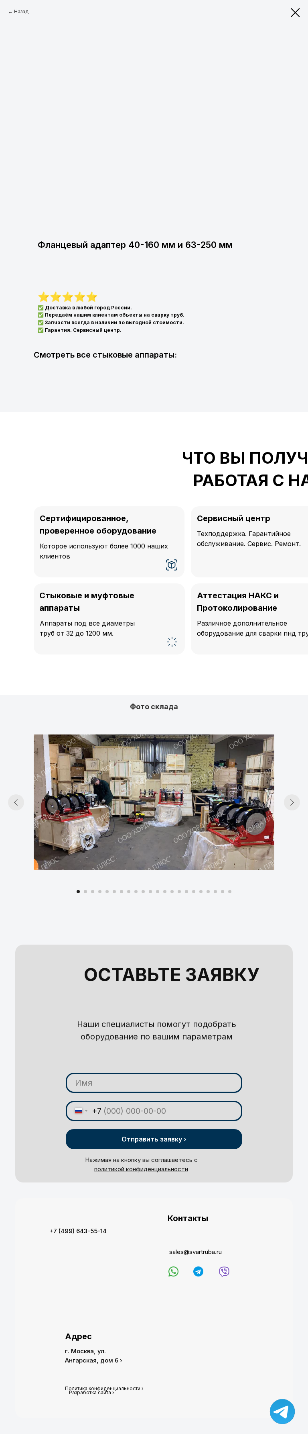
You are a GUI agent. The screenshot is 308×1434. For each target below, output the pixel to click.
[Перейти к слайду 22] (229, 891)
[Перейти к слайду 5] (107, 891)
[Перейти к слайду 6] (114, 891)
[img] (173, 1271)
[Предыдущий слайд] (16, 802)
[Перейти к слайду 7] (121, 891)
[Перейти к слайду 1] (78, 891)
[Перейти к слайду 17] (193, 891)
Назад (21, 11)
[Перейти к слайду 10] (143, 891)
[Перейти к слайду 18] (201, 891)
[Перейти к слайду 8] (128, 891)
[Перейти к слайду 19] (208, 891)
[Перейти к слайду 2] (85, 891)
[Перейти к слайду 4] (99, 891)
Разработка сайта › (91, 1392)
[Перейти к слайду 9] (136, 891)
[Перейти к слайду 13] (164, 891)
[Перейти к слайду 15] (179, 891)
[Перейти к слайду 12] (157, 891)
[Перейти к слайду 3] (92, 891)
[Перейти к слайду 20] (215, 891)
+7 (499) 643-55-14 (78, 1231)
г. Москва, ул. (85, 1351)
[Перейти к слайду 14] (172, 891)
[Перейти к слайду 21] (222, 891)
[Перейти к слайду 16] (186, 891)
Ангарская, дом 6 (91, 1360)
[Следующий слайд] (292, 802)
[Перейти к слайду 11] (150, 891)
